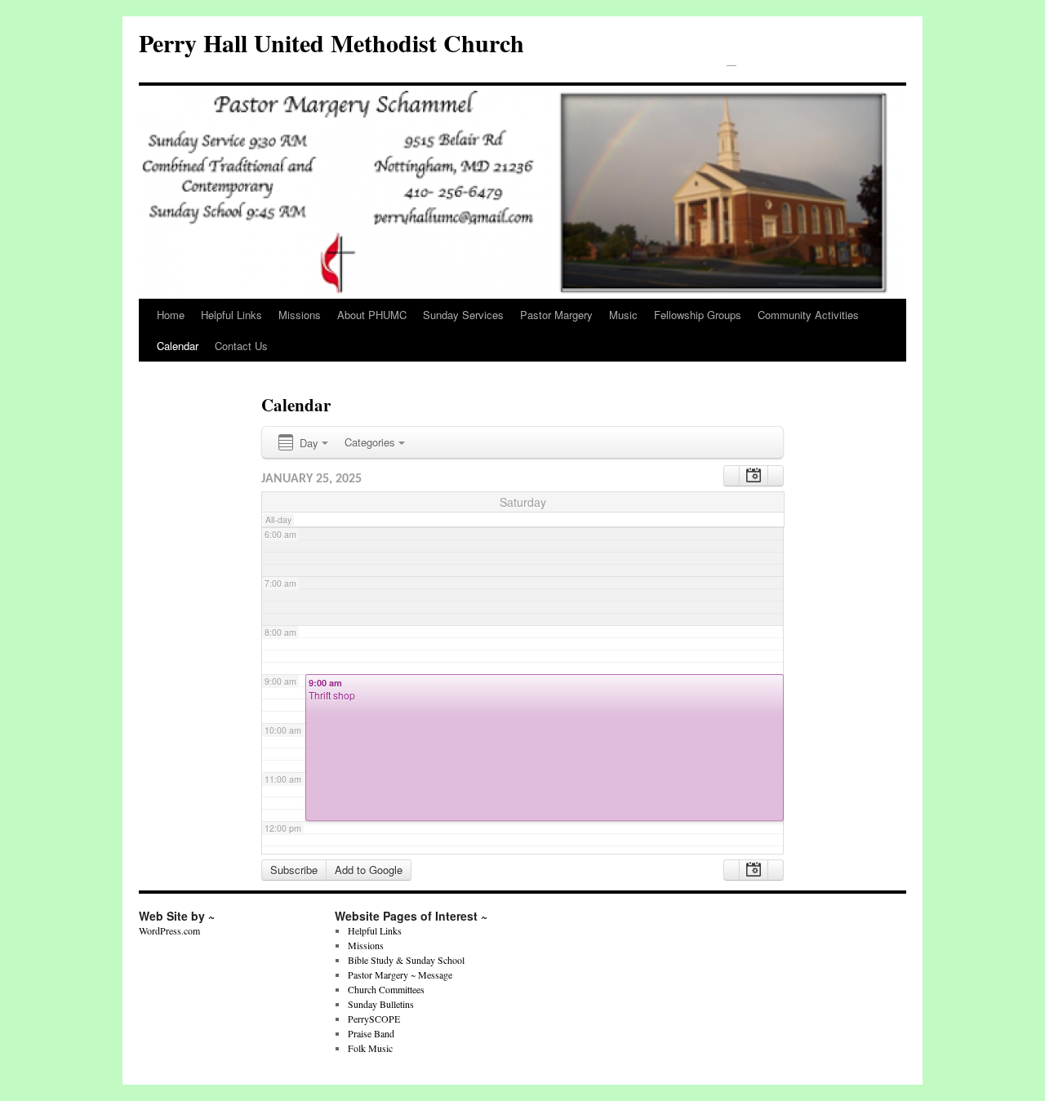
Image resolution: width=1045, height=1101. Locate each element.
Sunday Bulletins (381, 1003)
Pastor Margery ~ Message (400, 974)
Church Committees (386, 989)
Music (623, 314)
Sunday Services (463, 314)
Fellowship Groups (697, 314)
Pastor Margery (556, 314)
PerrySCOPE (374, 1018)
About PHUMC (372, 314)
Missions (299, 314)
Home (171, 314)
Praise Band (371, 1033)
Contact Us (241, 345)
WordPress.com (169, 930)
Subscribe (294, 869)
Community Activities (808, 314)
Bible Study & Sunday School (406, 959)
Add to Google (368, 869)
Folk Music (370, 1047)
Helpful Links (231, 314)
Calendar (177, 345)
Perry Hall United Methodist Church (331, 42)
